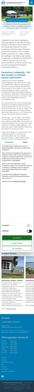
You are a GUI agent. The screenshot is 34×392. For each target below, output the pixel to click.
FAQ (2, 364)
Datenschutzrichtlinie (7, 362)
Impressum (4, 369)
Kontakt (3, 360)
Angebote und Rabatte (7, 371)
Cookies (3, 357)
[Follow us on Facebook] (2, 376)
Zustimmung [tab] (9, 142)
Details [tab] (25, 142)
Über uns (4, 367)
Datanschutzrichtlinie (20, 181)
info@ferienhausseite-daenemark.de (11, 327)
